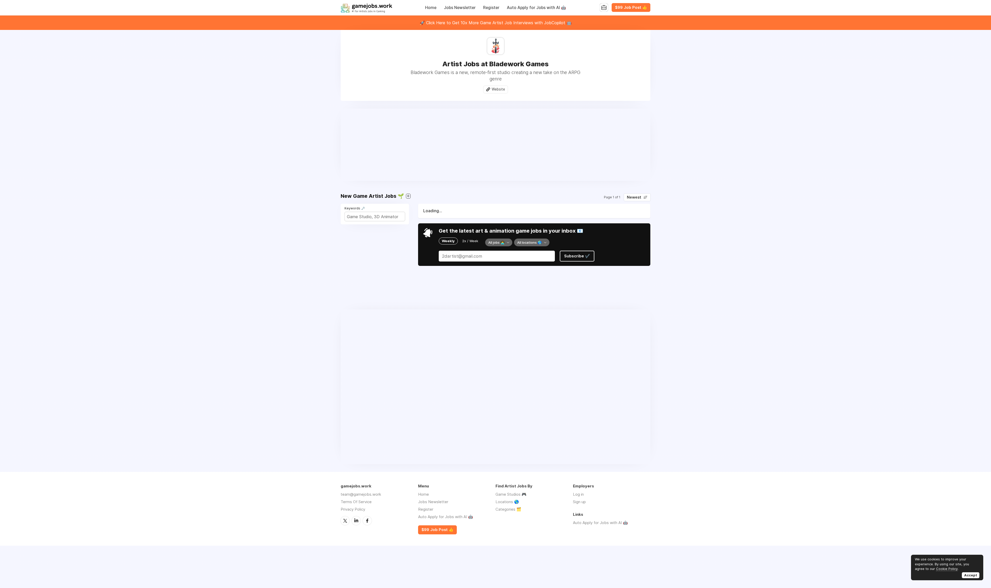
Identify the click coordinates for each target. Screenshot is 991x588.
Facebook (367, 520)
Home (430, 7)
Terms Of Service (356, 501)
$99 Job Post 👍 (631, 7)
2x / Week (470, 241)
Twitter (345, 520)
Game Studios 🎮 (511, 494)
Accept (970, 575)
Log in (578, 494)
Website (498, 89)
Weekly (448, 241)
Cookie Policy (947, 569)
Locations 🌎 (507, 501)
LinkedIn (356, 520)
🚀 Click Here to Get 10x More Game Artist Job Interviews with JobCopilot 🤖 (496, 22)
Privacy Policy (353, 509)
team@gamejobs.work (361, 494)
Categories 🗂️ (508, 509)
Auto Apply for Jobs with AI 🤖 (536, 7)
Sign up (579, 501)
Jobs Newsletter (460, 7)
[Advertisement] (495, 145)
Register (491, 7)
